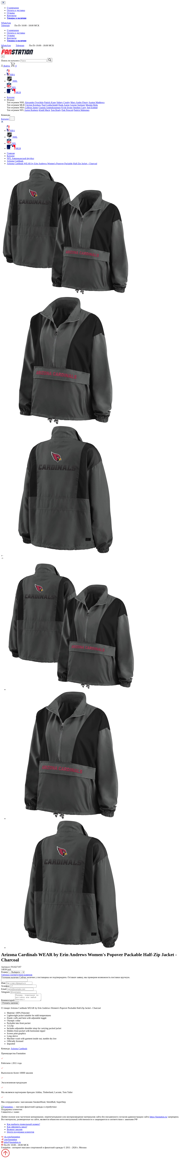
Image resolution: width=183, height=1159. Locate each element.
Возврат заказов (14, 1129)
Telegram (5, 25)
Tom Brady (56, 110)
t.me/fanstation (10, 1139)
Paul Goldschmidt (50, 105)
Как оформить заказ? (17, 1127)
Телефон (5, 986)
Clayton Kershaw (33, 105)
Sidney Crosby (63, 102)
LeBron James (31, 107)
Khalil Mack (44, 110)
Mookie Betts (92, 105)
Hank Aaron (63, 105)
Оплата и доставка (16, 10)
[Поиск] (12, 118)
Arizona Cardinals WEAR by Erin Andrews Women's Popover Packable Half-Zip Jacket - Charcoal (52, 163)
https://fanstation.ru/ (158, 1117)
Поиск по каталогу (10, 60)
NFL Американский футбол (20, 158)
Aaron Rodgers (31, 110)
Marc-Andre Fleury (79, 102)
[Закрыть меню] (3, 2)
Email (3, 989)
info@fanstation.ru (12, 1142)
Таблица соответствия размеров (16, 975)
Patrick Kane (50, 102)
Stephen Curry (79, 107)
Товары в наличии (16, 18)
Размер (4, 972)
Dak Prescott (67, 110)
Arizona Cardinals (15, 161)
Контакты (11, 15)
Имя (3, 983)
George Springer (77, 105)
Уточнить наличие (10, 1003)
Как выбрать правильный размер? (23, 1124)
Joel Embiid (92, 107)
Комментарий (8, 1000)
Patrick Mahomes (81, 110)
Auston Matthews (96, 102)
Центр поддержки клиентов (20, 1132)
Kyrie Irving (66, 107)
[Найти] (49, 60)
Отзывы (11, 13)
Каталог (11, 97)
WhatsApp (6, 23)
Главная (11, 153)
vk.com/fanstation (12, 1137)
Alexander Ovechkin (34, 102)
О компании (13, 8)
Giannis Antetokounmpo (50, 107)
